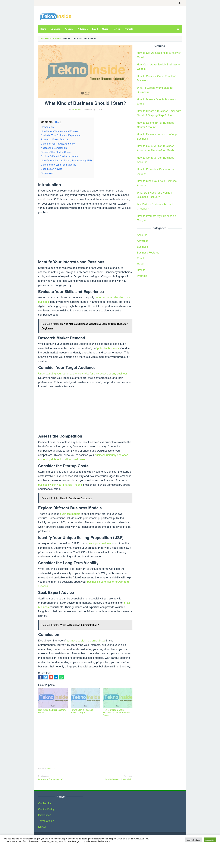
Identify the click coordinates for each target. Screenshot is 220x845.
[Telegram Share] (56, 677)
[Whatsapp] (61, 677)
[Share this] (40, 677)
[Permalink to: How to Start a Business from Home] (53, 698)
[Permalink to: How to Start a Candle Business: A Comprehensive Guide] (117, 698)
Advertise (142, 241)
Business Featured (148, 252)
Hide (57, 122)
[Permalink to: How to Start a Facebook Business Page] (85, 698)
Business (51, 768)
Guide (140, 264)
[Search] (178, 29)
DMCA (42, 826)
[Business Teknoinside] (55, 16)
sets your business (100, 543)
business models (70, 514)
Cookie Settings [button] (193, 839)
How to (141, 270)
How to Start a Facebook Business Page (82, 711)
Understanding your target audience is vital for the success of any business (83, 373)
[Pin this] (51, 677)
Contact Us (44, 803)
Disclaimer (44, 815)
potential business (108, 348)
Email (140, 258)
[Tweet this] (45, 677)
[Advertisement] (85, 237)
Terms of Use (46, 821)
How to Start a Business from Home (52, 711)
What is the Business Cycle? (50, 778)
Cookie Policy (46, 809)
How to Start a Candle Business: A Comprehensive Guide (116, 712)
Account (142, 235)
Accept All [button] (209, 839)
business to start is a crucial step (86, 640)
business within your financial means (60, 484)
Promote (142, 276)
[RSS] (179, 3)
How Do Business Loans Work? (118, 778)
